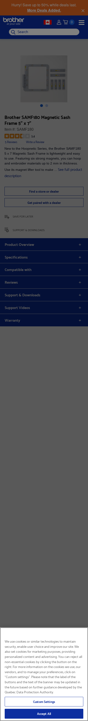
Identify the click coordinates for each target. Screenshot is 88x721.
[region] (44, 674)
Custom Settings (44, 701)
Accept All (44, 713)
